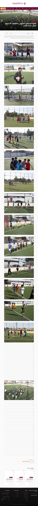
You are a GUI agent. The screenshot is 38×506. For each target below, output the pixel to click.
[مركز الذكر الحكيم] (31, 461)
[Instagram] (34, 495)
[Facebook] (36, 495)
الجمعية (33, 8)
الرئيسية (36, 8)
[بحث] (7, 8)
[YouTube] (32, 495)
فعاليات (27, 499)
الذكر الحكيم (26, 497)
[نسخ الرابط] (26, 33)
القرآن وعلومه (22, 8)
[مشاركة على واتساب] (29, 33)
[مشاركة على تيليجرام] (28, 33)
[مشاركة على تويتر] (31, 33)
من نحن (17, 494)
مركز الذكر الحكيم (25, 461)
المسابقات (26, 8)
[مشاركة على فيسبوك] (32, 33)
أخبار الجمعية (31, 477)
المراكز (29, 8)
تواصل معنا (16, 8)
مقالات (19, 8)
